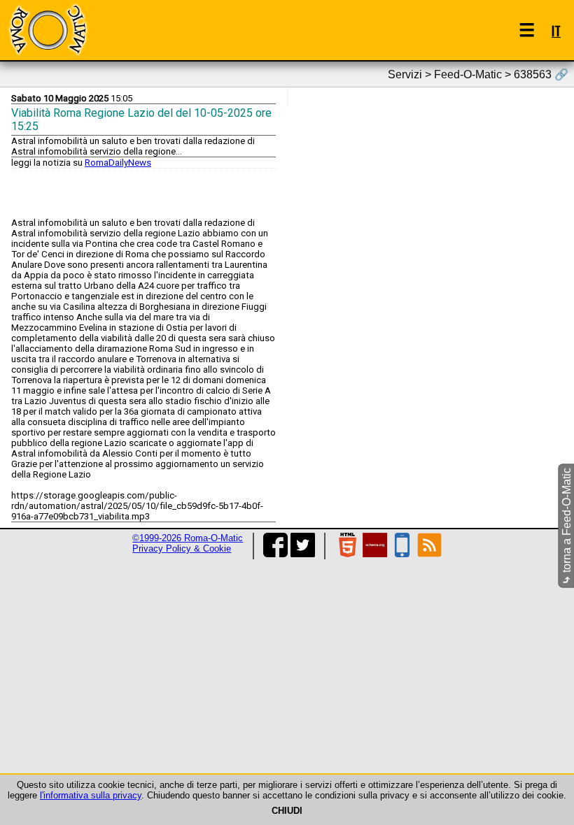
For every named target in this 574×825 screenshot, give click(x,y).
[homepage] (47, 29)
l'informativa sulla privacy (90, 795)
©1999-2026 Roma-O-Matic (187, 538)
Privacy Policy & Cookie (181, 548)
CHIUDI (287, 810)
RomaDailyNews (118, 162)
